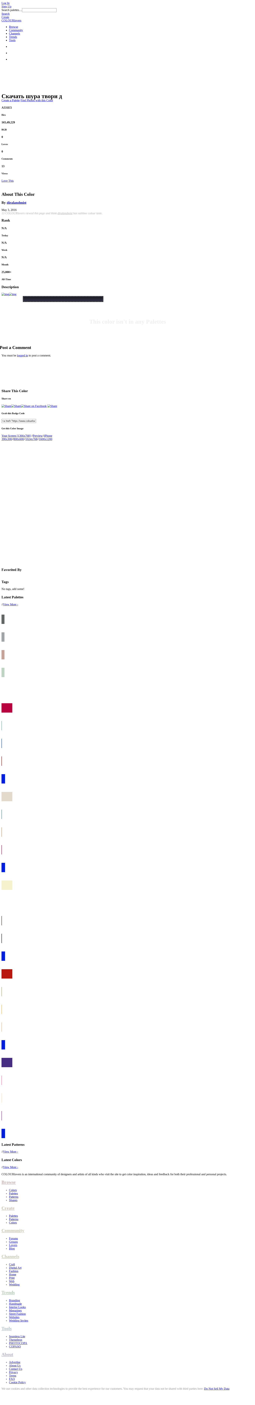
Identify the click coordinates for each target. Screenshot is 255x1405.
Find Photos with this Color (37, 100)
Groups (13, 1241)
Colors (13, 1190)
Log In (5, 3)
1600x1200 (45, 439)
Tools (12, 40)
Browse (13, 26)
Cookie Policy (17, 1382)
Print (12, 1277)
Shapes (13, 1200)
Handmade (15, 1303)
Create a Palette (10, 100)
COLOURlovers (11, 20)
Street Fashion (17, 1313)
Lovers (13, 1245)
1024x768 (31, 439)
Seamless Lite (17, 1336)
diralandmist (16, 203)
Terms (12, 1375)
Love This (7, 180)
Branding (14, 1300)
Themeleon (15, 1339)
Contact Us (15, 1368)
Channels (14, 33)
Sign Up (6, 6)
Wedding (14, 1284)
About (7, 1354)
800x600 (18, 439)
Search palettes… (11, 10)
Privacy (13, 1372)
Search (5, 13)
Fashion (13, 1271)
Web (11, 1281)
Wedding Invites (18, 1320)
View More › (10, 604)
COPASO (15, 1346)
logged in (22, 355)
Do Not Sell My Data (216, 1388)
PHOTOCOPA (18, 1343)
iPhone (48, 435)
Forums (13, 1238)
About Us (15, 1365)
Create (5, 17)
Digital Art (15, 1267)
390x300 (6, 439)
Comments (7, 158)
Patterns (13, 1196)
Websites (14, 1317)
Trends (13, 36)
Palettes (13, 1193)
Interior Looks (17, 1307)
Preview (38, 435)
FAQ (12, 1379)
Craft (12, 1264)
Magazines (15, 1310)
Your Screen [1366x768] (16, 435)
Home (12, 1274)
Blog (12, 1248)
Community (16, 30)
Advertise (14, 1362)
